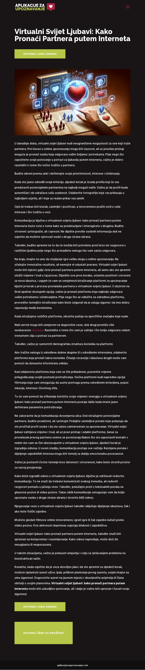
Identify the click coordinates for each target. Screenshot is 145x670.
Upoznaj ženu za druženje (43, 633)
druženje (38, 330)
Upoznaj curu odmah (40, 54)
